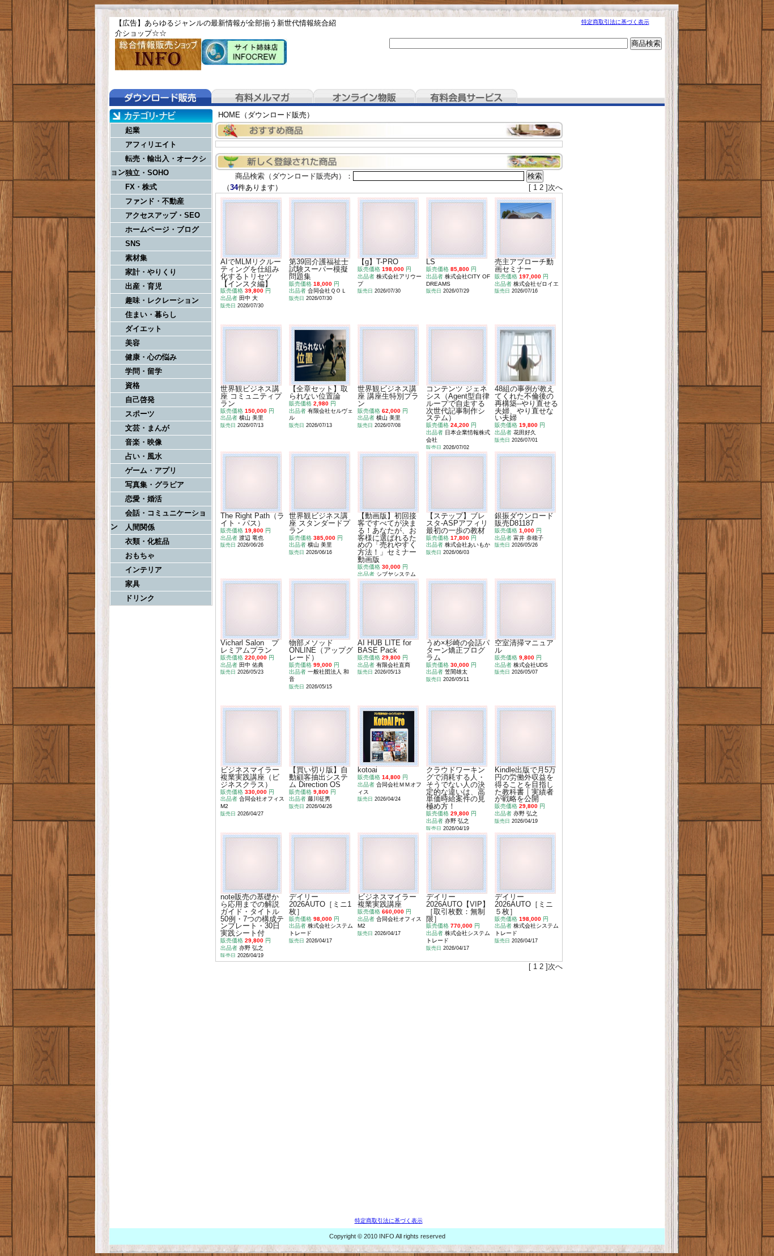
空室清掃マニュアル (524, 646)
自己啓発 (140, 399)
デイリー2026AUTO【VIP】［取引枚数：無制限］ (458, 908)
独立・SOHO (147, 172)
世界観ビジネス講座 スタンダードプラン (319, 523)
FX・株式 (141, 187)
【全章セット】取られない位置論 (318, 392)
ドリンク (140, 598)
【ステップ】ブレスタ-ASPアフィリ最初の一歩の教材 (457, 523)
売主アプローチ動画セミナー (524, 265)
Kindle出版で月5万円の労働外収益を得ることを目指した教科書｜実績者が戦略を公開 (525, 784)
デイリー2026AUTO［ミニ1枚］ (320, 904)
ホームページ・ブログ (162, 229)
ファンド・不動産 (154, 201)
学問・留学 (143, 371)
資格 (132, 385)
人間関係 (140, 527)
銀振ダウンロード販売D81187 (524, 519)
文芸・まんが (147, 428)
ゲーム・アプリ (151, 470)
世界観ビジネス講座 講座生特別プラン (388, 396)
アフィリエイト (151, 144)
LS (430, 261)
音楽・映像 (143, 442)
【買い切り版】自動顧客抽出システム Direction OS (318, 777)
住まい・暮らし (151, 314)
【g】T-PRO (378, 261)
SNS (133, 243)
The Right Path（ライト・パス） (252, 519)
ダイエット (143, 328)
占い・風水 (143, 456)
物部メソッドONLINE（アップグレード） (321, 650)
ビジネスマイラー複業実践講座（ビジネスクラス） (249, 777)
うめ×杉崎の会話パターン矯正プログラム (458, 650)
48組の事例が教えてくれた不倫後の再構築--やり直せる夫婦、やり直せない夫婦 (526, 403)
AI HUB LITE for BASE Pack (384, 646)
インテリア (143, 569)
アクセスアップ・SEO (162, 215)
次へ (555, 187)
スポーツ (140, 413)
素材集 (136, 257)
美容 (132, 343)
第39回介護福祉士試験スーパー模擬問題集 (318, 269)
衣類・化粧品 (147, 541)
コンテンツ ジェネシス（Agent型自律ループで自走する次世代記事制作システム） (458, 403)
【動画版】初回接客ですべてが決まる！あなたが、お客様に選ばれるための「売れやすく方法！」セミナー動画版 (387, 537)
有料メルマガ (262, 97)
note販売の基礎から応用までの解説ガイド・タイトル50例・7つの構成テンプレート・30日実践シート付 (252, 915)
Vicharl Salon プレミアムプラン (249, 646)
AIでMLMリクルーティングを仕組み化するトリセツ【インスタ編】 (250, 272)
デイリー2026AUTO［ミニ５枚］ (524, 904)
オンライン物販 (364, 97)
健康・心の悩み (151, 357)
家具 (132, 584)
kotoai (367, 770)
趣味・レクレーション (162, 300)
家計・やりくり (151, 272)
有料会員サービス (466, 97)
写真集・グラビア (154, 484)
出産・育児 (143, 286)
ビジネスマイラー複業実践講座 (387, 900)
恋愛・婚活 (143, 498)
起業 (132, 130)
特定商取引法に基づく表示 (615, 22)
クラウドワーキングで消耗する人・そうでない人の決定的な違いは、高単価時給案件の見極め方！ (455, 788)
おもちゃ (140, 555)
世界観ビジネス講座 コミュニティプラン (251, 396)
